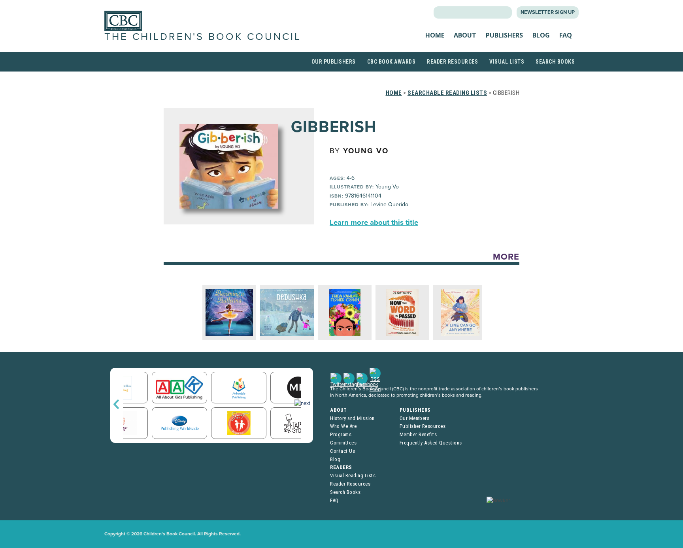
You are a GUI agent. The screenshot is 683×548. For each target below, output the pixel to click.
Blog (541, 35)
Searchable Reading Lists (447, 92)
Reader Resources (452, 61)
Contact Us (342, 451)
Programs (340, 434)
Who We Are (343, 426)
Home (434, 35)
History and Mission (352, 418)
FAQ (565, 35)
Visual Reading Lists (352, 475)
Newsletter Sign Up (548, 12)
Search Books (555, 61)
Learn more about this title (374, 222)
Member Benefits (418, 434)
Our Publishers (333, 61)
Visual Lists (506, 61)
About (465, 35)
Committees (343, 443)
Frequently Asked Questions (431, 443)
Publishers (504, 35)
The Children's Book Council (202, 37)
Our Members (415, 418)
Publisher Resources (423, 426)
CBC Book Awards (391, 61)
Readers (341, 467)
